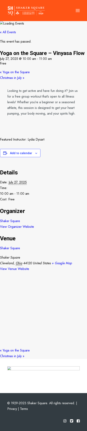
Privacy (12, 408)
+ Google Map (62, 263)
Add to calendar (21, 153)
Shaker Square (10, 221)
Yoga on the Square (15, 72)
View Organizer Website (17, 226)
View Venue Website (14, 269)
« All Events (8, 32)
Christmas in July (12, 77)
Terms (24, 408)
